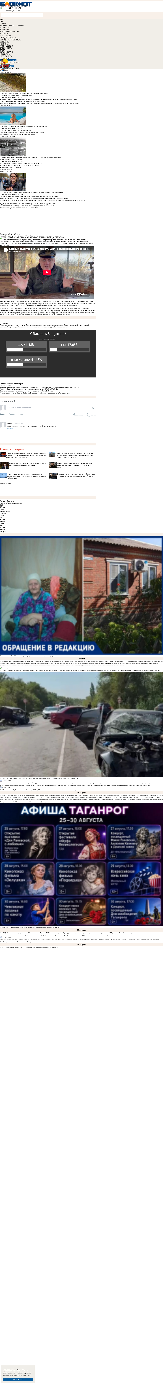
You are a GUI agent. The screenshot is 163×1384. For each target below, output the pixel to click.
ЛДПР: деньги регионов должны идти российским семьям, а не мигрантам (58, 789)
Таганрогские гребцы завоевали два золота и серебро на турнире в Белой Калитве (75, 799)
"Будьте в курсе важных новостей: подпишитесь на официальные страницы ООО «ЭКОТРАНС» (30, 947)
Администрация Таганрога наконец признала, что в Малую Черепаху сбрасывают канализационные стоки (38, 99)
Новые (2, 414)
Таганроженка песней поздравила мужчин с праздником (20, 391)
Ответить (10, 429)
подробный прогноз (7, 503)
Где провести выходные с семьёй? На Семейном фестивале (22, 132)
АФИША (3, 24)
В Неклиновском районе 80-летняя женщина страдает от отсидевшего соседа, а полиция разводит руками (31, 656)
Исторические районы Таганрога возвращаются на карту (20, 165)
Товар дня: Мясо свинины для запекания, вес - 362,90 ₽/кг (133, 785)
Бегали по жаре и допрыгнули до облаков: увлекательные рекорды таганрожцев (29, 196)
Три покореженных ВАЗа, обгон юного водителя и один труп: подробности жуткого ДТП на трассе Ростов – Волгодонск (38, 778)
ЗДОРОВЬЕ (4, 28)
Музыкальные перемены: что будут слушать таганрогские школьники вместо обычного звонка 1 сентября (101, 783)
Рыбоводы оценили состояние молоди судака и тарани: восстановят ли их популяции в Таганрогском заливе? (40, 103)
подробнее (18, 503)
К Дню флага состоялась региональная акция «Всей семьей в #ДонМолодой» (96, 663)
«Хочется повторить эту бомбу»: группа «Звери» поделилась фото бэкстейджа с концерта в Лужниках (105, 797)
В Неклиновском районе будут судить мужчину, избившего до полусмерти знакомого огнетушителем (78, 933)
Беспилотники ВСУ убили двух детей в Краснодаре (18, 789)
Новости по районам (7, 136)
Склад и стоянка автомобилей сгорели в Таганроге (18, 941)
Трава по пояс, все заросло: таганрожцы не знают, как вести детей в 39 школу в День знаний (96, 661)
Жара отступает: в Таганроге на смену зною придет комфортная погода (125, 799)
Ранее (20, 414)
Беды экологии (5, 72)
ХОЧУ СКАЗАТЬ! (6, 56)
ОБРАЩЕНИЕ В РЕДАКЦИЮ (10, 40)
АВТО (2, 22)
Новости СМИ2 (5, 484)
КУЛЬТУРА (4, 34)
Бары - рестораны (12, 68)
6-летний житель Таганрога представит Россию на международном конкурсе (30, 935)
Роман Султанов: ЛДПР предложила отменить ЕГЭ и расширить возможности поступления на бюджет (129, 939)
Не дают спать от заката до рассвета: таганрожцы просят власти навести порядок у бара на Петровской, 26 (34, 795)
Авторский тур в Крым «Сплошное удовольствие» (18, 134)
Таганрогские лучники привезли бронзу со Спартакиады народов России (82, 670)
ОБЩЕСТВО (4, 42)
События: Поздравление (32, 393)
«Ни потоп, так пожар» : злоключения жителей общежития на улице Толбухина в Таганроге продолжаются (34, 663)
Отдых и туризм (6, 105)
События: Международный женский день (55, 393)
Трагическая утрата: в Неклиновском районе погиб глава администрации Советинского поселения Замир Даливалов (103, 795)
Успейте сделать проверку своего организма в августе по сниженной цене (103, 665)
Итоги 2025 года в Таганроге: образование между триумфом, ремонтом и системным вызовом (34, 198)
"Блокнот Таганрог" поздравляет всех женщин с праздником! (22, 389)
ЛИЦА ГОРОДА (5, 36)
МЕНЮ (2, 19)
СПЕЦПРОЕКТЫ (6, 48)
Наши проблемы (6, 169)
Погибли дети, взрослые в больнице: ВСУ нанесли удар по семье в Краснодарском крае (29, 939)
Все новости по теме (7, 97)
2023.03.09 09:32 (19, 423)
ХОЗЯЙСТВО (5, 54)
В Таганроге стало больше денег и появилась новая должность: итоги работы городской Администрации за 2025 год (42, 200)
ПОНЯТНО (18, 1379)
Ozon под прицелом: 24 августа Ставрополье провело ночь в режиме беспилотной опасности (30, 670)
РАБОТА (13, 60)
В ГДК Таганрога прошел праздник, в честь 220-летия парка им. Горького (24, 933)
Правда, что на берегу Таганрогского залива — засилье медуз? (23, 101)
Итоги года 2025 (6, 171)
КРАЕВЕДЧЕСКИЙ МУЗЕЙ (9, 32)
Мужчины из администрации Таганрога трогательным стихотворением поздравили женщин (33, 387)
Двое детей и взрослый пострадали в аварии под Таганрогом (145, 661)
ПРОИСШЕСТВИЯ (6, 46)
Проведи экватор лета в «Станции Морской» (16, 130)
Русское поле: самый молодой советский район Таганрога (21, 163)
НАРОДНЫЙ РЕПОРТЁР (9, 38)
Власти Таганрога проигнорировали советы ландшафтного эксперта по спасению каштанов (133, 670)
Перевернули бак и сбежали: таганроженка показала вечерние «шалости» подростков (136, 933)
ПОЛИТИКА (4, 44)
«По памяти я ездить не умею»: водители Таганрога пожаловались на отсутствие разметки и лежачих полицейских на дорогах (76, 785)
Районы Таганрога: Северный (10, 167)
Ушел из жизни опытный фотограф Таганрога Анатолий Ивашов (77, 939)
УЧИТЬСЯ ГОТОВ (12, 62)
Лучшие (12, 414)
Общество (3, 234)
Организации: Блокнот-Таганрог (11, 393)
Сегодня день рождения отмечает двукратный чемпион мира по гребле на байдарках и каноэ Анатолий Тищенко (95, 935)
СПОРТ (2, 50)
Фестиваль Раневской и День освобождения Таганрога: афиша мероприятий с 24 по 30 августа (31, 927)
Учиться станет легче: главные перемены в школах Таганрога (140, 663)
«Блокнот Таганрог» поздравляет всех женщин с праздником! (41, 325)
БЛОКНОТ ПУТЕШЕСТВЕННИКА (12, 26)
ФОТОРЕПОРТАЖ (6, 52)
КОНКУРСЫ (4, 30)
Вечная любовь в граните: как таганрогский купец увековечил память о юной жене (49, 797)
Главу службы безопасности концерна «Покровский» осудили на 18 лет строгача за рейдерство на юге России (35, 783)
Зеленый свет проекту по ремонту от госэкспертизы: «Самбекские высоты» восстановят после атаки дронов (34, 661)
